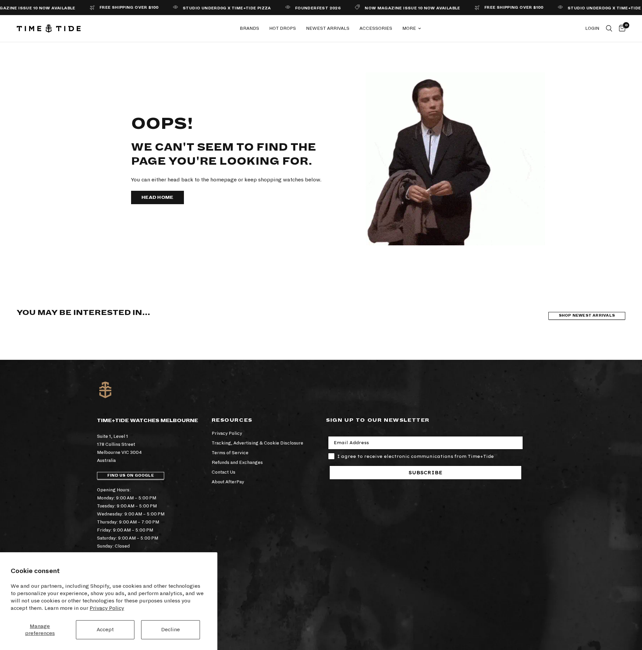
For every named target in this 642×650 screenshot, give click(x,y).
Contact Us (223, 472)
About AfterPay (228, 481)
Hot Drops (282, 28)
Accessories (375, 28)
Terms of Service (230, 452)
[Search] (609, 28)
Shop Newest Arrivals (587, 315)
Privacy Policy (107, 608)
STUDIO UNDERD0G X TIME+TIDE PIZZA (211, 8)
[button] (157, 197)
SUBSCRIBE (425, 473)
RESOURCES (232, 420)
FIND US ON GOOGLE (130, 475)
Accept (105, 629)
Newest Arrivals (327, 28)
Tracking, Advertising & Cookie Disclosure (257, 442)
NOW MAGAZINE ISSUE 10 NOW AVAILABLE (397, 8)
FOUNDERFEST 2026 (302, 8)
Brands (249, 28)
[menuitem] (249, 28)
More (409, 28)
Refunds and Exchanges (237, 462)
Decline (170, 629)
